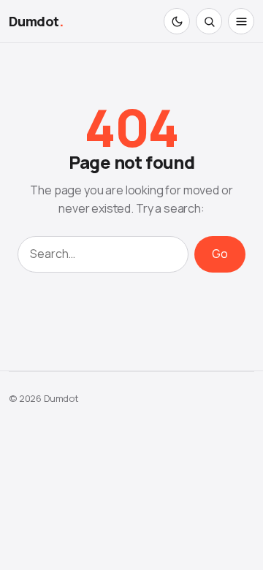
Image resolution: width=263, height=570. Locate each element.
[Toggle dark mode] (177, 21)
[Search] (209, 21)
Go (220, 254)
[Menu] (241, 21)
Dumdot (36, 21)
